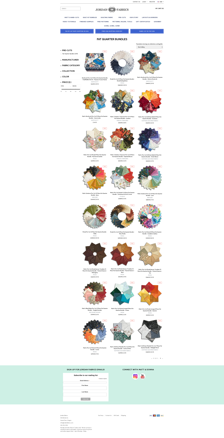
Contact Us (136, 1)
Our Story (100, 415)
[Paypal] (162, 415)
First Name (85, 385)
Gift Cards (116, 415)
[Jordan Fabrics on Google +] (142, 376)
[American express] (158, 415)
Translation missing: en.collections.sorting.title (149, 44)
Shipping (123, 415)
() (159, 8)
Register (152, 1)
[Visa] (150, 415)
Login (144, 1)
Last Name (85, 392)
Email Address (85, 380)
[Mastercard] (154, 415)
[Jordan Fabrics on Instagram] (135, 376)
